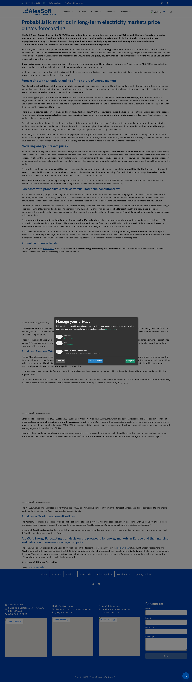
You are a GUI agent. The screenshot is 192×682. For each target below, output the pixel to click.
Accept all (130, 360)
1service (68, 338)
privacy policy (110, 329)
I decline (60, 360)
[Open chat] (185, 675)
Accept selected (95, 360)
